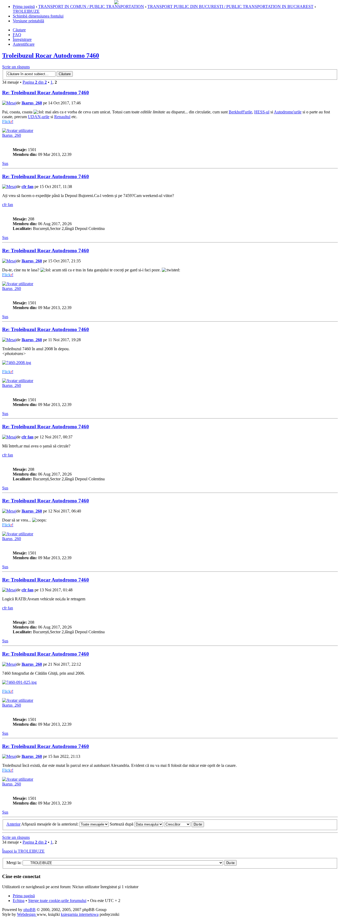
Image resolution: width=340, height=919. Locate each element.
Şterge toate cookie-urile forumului (57, 900)
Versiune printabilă (28, 21)
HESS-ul (261, 112)
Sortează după (122, 824)
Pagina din (35, 82)
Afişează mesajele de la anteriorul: (50, 824)
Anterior (13, 824)
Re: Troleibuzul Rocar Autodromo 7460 (45, 92)
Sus (5, 163)
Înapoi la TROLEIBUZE (23, 851)
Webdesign (27, 914)
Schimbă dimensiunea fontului (38, 16)
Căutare (19, 30)
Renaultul (62, 116)
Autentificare (24, 44)
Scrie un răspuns (16, 67)
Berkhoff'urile (240, 112)
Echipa (18, 900)
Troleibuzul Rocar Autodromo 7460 (50, 55)
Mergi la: (14, 862)
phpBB (29, 909)
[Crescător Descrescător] (184, 824)
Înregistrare (22, 39)
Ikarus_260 (32, 103)
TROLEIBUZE (26, 11)
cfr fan (27, 186)
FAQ (17, 34)
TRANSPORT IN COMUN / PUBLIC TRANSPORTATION (91, 6)
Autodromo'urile (287, 112)
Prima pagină (24, 6)
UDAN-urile (38, 116)
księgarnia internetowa (80, 914)
